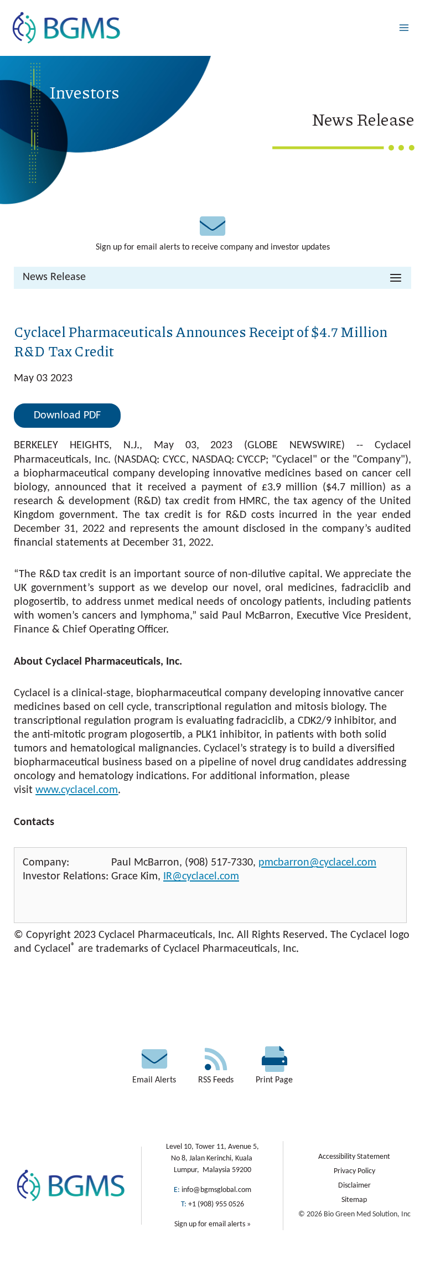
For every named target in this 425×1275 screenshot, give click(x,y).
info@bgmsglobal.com (216, 1190)
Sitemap (354, 1200)
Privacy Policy (354, 1171)
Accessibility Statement (354, 1157)
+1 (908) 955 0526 (216, 1204)
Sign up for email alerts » (212, 1224)
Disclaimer (354, 1185)
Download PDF (67, 415)
